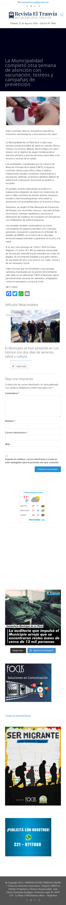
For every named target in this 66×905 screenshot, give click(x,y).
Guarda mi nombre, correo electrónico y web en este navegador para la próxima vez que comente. (32, 461)
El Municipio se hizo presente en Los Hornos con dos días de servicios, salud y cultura (32, 352)
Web (7, 444)
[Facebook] (27, 6)
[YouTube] (35, 6)
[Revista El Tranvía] (33, 15)
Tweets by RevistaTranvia (18, 715)
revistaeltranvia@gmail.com (35, 2)
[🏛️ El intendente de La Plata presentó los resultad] (33, 617)
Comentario (12, 393)
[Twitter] (31, 6)
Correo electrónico (16, 432)
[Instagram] (39, 6)
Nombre (10, 421)
